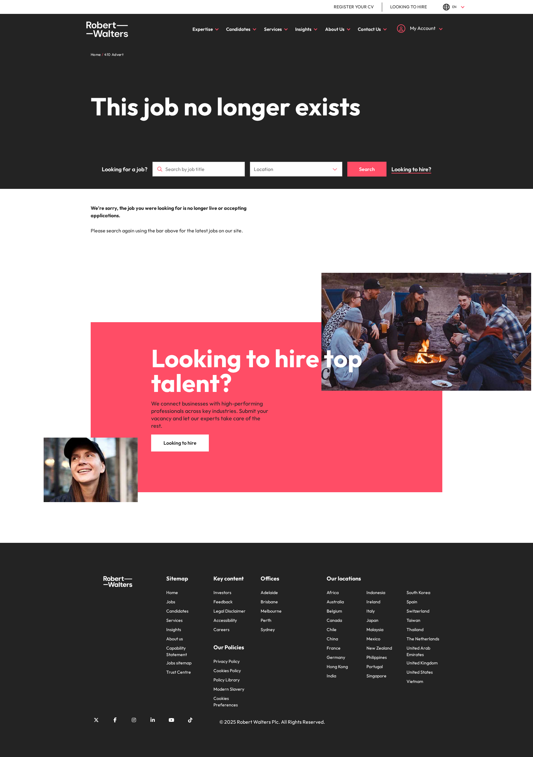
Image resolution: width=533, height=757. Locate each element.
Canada (334, 620)
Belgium (334, 611)
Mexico (373, 639)
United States (420, 672)
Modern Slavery (228, 689)
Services (273, 29)
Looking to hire (408, 7)
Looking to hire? (411, 169)
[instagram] (133, 720)
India (331, 676)
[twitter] (96, 720)
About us (174, 639)
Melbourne (271, 611)
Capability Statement (176, 651)
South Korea (418, 592)
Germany (336, 657)
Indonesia (375, 592)
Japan (372, 620)
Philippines (376, 657)
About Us (335, 29)
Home (172, 592)
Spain (412, 602)
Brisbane (269, 602)
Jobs (170, 602)
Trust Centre (178, 672)
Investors (222, 592)
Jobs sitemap (179, 663)
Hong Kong (337, 666)
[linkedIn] (152, 720)
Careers (221, 629)
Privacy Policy (226, 661)
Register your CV (354, 7)
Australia (335, 602)
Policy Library (226, 680)
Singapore (376, 676)
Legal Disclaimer (229, 611)
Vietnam (415, 681)
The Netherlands (423, 639)
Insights (303, 29)
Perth (266, 620)
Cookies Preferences (225, 702)
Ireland (373, 602)
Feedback (223, 602)
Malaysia (374, 629)
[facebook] (115, 720)
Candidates (238, 29)
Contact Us (369, 29)
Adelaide (269, 592)
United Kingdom (422, 663)
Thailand (415, 629)
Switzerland (418, 611)
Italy (370, 611)
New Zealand (379, 648)
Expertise (202, 29)
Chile (332, 629)
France (334, 648)
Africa (333, 592)
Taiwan (413, 620)
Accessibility (225, 620)
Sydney (268, 629)
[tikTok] (190, 720)
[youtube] (171, 720)
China (332, 639)
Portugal (374, 666)
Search (367, 169)
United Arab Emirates (418, 651)
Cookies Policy (227, 670)
